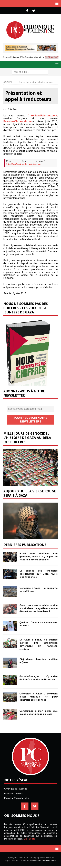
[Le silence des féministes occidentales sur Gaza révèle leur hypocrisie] (10, 574)
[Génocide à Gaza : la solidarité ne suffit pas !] (10, 591)
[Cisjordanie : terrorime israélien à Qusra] (10, 663)
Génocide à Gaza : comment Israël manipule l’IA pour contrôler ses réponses (38, 696)
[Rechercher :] (30, 72)
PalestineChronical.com (17, 121)
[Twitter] (34, 10)
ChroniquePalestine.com (42, 115)
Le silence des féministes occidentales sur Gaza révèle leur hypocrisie (38, 573)
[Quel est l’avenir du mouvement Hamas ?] (10, 626)
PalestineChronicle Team (44, 860)
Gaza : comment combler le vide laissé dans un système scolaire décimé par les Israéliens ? (38, 608)
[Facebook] (27, 10)
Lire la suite (29, 838)
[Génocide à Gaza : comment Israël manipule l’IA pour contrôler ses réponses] (10, 697)
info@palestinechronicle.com (23, 164)
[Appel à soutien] (30, 49)
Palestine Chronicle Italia (16, 798)
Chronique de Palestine (15, 788)
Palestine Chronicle (13, 793)
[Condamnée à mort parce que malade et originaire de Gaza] (10, 714)
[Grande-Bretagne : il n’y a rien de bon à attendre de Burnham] (10, 680)
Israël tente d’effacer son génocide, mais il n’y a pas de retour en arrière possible (38, 556)
